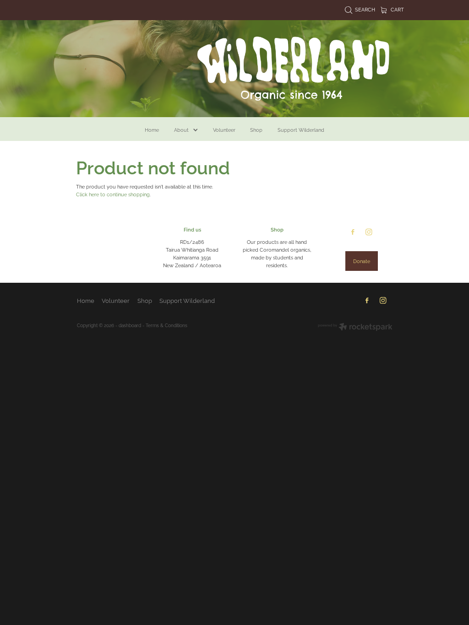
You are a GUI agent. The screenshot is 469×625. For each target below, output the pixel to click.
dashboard (130, 325)
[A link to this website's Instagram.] (369, 232)
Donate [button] (361, 260)
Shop (277, 229)
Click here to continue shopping (113, 194)
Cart (396, 9)
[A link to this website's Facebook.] (353, 232)
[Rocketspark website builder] (355, 327)
